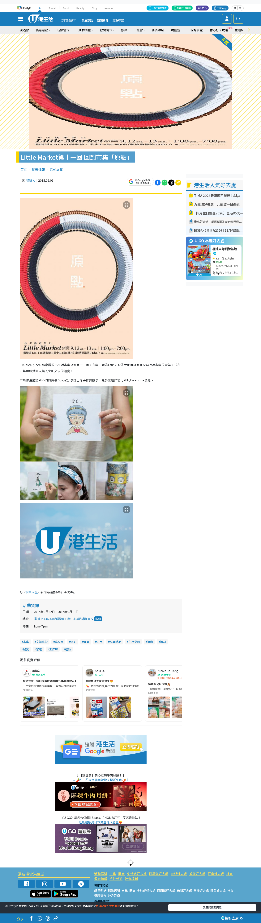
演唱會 (24, 30)
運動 (150, 642)
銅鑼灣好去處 (158, 873)
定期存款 (118, 20)
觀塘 (98, 619)
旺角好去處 (216, 873)
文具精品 (115, 642)
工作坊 (53, 649)
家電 (39, 649)
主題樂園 (134, 642)
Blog (94, 8)
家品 (99, 642)
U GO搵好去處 (159, 8)
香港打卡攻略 (219, 30)
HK (39, 8)
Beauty (80, 8)
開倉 (86, 642)
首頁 (23, 169)
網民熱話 (100, 890)
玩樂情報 (38, 169)
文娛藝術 (42, 642)
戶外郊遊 (115, 878)
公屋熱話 (87, 20)
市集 (26, 642)
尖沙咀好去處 (137, 873)
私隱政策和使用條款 (108, 906)
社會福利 (131, 878)
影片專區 (158, 30)
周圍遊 (175, 30)
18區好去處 (195, 30)
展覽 (26, 649)
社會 (229, 873)
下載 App (222, 8)
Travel (52, 8)
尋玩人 (30, 180)
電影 (73, 642)
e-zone (109, 8)
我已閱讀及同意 (212, 907)
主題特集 (241, 30)
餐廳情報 (100, 878)
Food (66, 8)
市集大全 (31, 592)
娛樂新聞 (103, 20)
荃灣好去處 (197, 873)
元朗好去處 (179, 873)
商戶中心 (202, 8)
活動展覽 (56, 169)
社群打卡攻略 (184, 8)
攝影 (163, 642)
